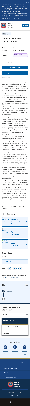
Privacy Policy (15, 402)
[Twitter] (15, 268)
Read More (24, 13)
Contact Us (16, 395)
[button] (15, 368)
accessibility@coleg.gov (11, 277)
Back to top (24, 362)
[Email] (9, 268)
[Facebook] (20, 268)
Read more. (19, 10)
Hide (27, 2)
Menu (26, 25)
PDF (16, 333)
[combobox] (15, 314)
